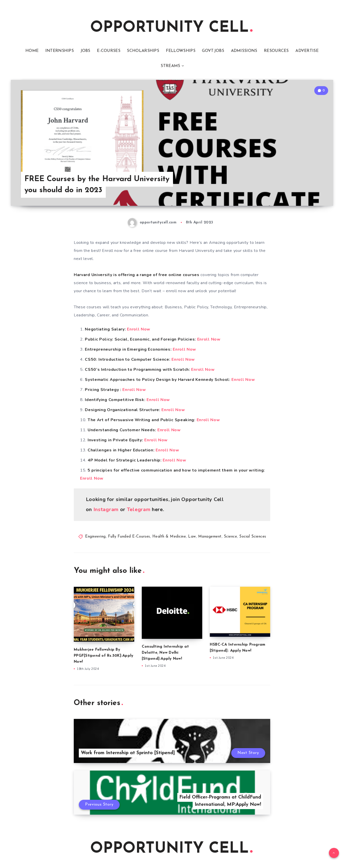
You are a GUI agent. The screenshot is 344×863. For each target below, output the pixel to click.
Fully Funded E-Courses (129, 537)
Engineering (95, 537)
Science (230, 537)
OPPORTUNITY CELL (169, 28)
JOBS (85, 51)
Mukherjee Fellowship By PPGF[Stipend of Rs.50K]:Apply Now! (103, 656)
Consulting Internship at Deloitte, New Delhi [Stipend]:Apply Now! (165, 653)
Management (210, 537)
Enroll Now (138, 329)
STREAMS (170, 66)
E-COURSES (108, 51)
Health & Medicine (169, 537)
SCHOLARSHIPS (143, 51)
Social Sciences (252, 537)
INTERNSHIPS (59, 51)
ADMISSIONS (244, 51)
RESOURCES (276, 51)
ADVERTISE (307, 51)
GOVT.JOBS (213, 51)
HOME (32, 51)
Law (192, 537)
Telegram (139, 509)
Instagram (106, 509)
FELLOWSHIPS (180, 51)
